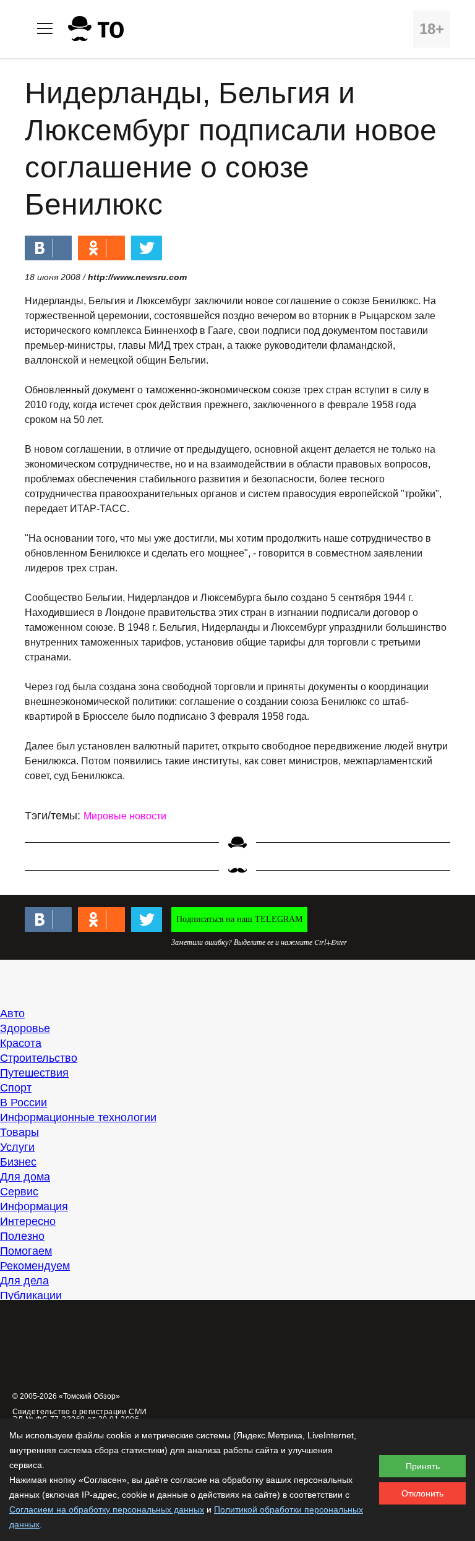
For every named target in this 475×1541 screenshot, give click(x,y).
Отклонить (422, 1493)
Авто (12, 1013)
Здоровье (25, 1028)
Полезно (22, 1236)
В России (23, 1102)
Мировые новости (124, 816)
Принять (423, 1466)
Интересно (28, 1221)
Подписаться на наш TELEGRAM (239, 919)
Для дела (24, 1280)
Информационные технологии (78, 1117)
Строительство (38, 1058)
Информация (34, 1206)
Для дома (25, 1177)
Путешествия (34, 1073)
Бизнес (18, 1162)
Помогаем (26, 1251)
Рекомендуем (35, 1266)
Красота (20, 1043)
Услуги (17, 1147)
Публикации (31, 1295)
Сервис (19, 1191)
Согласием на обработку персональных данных (106, 1509)
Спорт (16, 1088)
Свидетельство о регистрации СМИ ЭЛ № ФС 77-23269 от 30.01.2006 (79, 1415)
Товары (19, 1132)
